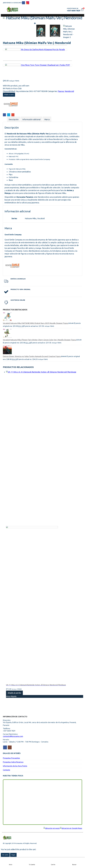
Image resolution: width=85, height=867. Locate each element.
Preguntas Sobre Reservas (13, 762)
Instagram (10, 747)
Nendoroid (69, 91)
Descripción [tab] (14, 119)
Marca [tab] (47, 119)
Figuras (61, 91)
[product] (42, 317)
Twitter (8, 114)
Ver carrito (5, 855)
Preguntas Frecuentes (11, 758)
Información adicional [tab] (31, 119)
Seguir (13, 855)
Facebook (4, 114)
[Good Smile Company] (10, 111)
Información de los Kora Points (15, 766)
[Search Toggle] (42, 9)
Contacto (6, 770)
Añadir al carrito (9, 94)
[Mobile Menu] (5, 9)
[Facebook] (23, 2)
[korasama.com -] (12, 9)
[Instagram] (27, 2)
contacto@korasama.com (13, 736)
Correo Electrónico (12, 114)
